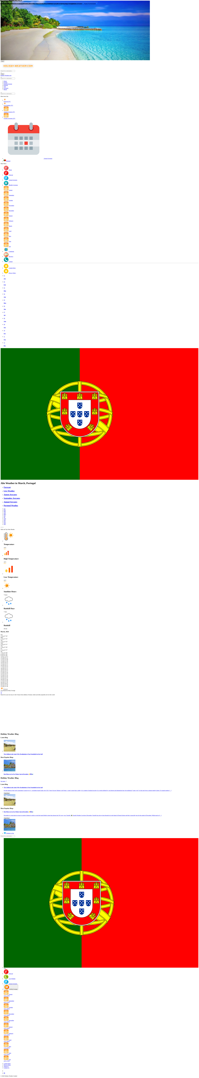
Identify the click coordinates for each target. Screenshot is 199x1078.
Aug (5, 518)
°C (1, 692)
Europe (5, 82)
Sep (5, 520)
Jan (4, 508)
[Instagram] (101, 1073)
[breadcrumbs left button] (1, 92)
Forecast (7, 487)
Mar (5, 511)
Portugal (6, 85)
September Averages (12, 498)
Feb (5, 510)
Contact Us (6, 1067)
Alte (5, 86)
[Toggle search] (1, 77)
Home (5, 81)
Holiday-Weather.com (6, 75)
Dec (5, 524)
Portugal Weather (11, 506)
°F (1, 693)
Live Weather (9, 491)
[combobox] (8, 71)
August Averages (10, 495)
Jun (4, 515)
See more (3, 781)
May (5, 514)
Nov (5, 522)
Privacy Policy (7, 1065)
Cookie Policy (7, 1063)
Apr (5, 513)
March (5, 89)
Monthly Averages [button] (13, 185)
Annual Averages (10, 502)
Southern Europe (8, 84)
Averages (6, 88)
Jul (4, 517)
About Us (6, 1066)
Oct (5, 521)
